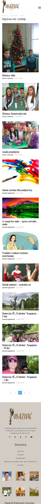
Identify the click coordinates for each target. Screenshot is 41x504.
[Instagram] (15, 437)
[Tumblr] (20, 437)
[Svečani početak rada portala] (20, 491)
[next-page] (29, 393)
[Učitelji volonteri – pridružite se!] (20, 272)
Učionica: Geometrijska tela (14, 113)
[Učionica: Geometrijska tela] (20, 97)
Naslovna (5, 16)
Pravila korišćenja (29, 503)
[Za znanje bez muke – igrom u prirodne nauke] (20, 208)
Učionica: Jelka (8, 75)
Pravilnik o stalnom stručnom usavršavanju (15, 254)
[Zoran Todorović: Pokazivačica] (34, 476)
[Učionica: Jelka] (20, 47)
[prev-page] (11, 393)
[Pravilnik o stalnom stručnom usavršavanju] (20, 241)
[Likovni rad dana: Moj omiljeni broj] (20, 173)
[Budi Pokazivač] (6, 491)
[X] (26, 437)
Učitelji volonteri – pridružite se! (16, 284)
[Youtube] (31, 437)
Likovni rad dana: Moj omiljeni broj (17, 190)
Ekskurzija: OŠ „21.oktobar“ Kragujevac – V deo (20, 315)
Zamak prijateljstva (10, 152)
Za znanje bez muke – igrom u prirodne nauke (19, 222)
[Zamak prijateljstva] (20, 135)
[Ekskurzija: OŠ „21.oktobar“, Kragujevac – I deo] (20, 365)
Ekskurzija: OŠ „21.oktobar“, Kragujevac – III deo (19, 346)
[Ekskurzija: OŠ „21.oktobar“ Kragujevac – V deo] (20, 301)
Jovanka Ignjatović (8, 193)
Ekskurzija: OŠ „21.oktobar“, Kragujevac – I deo (19, 378)
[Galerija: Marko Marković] (34, 491)
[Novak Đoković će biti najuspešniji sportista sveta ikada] (6, 476)
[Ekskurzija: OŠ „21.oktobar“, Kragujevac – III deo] (20, 333)
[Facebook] (10, 437)
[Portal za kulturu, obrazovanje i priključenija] (10, 6)
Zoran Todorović (7, 78)
